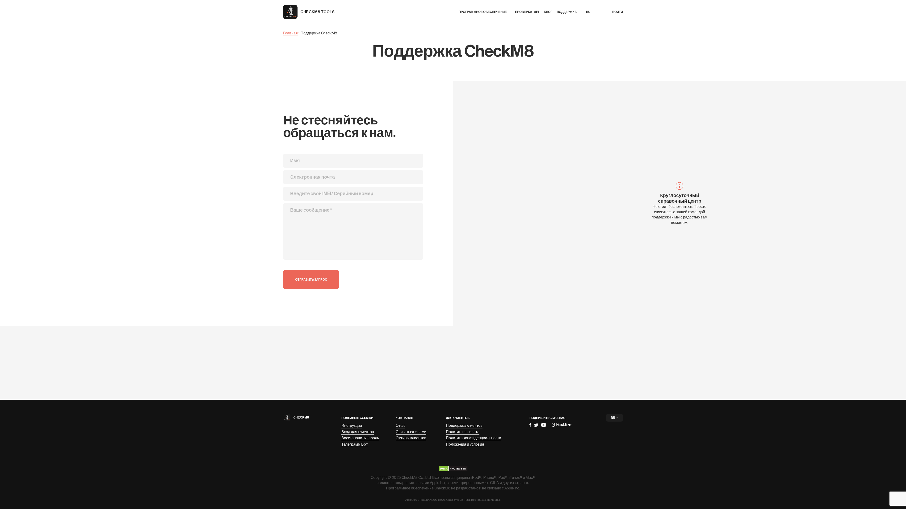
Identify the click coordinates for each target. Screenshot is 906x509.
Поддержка (567, 11)
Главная (290, 33)
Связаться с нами (411, 432)
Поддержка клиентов (464, 425)
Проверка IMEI (527, 11)
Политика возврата (462, 432)
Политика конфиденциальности (473, 438)
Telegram (536, 425)
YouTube (543, 425)
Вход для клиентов (357, 432)
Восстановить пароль (360, 438)
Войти (617, 11)
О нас (400, 425)
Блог (548, 11)
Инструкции (351, 425)
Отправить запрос (311, 279)
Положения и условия (465, 444)
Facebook (530, 425)
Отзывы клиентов (411, 438)
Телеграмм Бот (354, 444)
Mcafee (561, 425)
